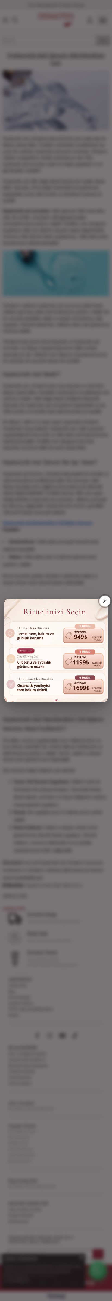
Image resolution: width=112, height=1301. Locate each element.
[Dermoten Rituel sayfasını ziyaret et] (55, 650)
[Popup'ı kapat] (104, 601)
